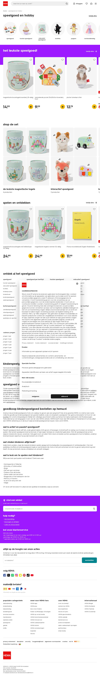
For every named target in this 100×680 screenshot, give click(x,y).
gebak (5, 625)
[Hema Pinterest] (24, 575)
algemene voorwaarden (53, 641)
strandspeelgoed (8, 312)
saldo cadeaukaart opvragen (67, 625)
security (28, 641)
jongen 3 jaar (7, 342)
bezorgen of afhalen (11, 522)
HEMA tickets (34, 625)
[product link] (18, 76)
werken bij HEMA (63, 606)
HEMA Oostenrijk (90, 611)
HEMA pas (33, 606)
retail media (62, 631)
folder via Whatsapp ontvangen (40, 611)
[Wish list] (86, 3)
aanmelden (89, 560)
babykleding (7, 609)
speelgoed (6, 622)
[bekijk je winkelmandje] (91, 3)
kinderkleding (7, 606)
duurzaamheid (62, 609)
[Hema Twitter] (8, 575)
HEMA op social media (37, 614)
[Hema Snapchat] (20, 575)
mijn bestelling (9, 519)
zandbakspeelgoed (9, 309)
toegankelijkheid (37, 641)
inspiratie (33, 631)
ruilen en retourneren (12, 524)
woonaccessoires (8, 614)
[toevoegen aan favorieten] (31, 60)
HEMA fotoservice (36, 620)
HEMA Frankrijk (89, 609)
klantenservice (63, 620)
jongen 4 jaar (7, 344)
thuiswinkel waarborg (10, 644)
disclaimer (20, 641)
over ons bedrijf (63, 603)
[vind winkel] (94, 509)
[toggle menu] (95, 3)
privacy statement (9, 641)
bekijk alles (93, 16)
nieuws (32, 633)
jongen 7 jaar (7, 353)
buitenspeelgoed (8, 297)
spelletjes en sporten (10, 318)
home (5, 11)
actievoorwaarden (64, 622)
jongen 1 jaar (7, 336)
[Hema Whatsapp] (12, 575)
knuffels (5, 289)
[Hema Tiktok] (28, 575)
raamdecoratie (7, 620)
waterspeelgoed (8, 300)
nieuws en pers (63, 611)
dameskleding (7, 603)
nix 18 (71, 641)
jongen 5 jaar (7, 347)
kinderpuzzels (7, 291)
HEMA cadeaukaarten (37, 622)
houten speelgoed (9, 283)
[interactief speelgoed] (74, 160)
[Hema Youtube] (32, 575)
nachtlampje (10, 402)
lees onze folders (36, 609)
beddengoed (7, 611)
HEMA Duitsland (90, 606)
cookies (64, 641)
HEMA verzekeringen (37, 628)
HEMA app (33, 603)
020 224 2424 (8, 533)
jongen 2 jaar (7, 339)
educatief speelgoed (10, 286)
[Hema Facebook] (4, 575)
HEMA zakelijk (62, 617)
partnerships (62, 628)
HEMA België (89, 603)
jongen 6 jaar (7, 350)
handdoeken (7, 617)
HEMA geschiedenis (64, 614)
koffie (5, 628)
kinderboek (6, 294)
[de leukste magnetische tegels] (26, 160)
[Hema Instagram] (16, 575)
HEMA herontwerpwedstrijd (39, 617)
